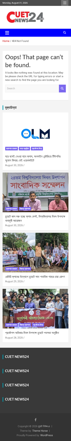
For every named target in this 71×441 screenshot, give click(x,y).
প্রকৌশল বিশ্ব (37, 148)
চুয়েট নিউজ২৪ (44, 426)
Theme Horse (40, 430)
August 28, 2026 (14, 337)
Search (62, 88)
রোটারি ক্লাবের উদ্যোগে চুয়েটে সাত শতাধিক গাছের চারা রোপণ (35, 276)
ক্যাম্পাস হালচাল (11, 148)
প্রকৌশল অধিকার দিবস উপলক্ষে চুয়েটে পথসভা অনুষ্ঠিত (32, 333)
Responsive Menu (64, 3)
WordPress (46, 435)
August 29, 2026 (14, 281)
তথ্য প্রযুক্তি (24, 148)
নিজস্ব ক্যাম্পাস (25, 209)
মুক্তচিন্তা (11, 107)
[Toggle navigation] (7, 33)
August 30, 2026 (14, 165)
